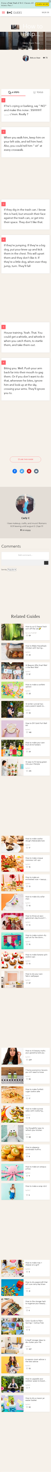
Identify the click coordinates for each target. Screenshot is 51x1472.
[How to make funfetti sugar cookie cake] (12, 1094)
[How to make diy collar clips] (12, 902)
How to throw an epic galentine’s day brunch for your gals (36, 918)
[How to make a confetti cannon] (12, 690)
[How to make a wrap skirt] (12, 1191)
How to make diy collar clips (35, 898)
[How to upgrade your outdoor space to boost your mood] (12, 1384)
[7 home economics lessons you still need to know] (12, 1075)
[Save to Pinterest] (29, 471)
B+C (28, 652)
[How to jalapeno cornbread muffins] (12, 1152)
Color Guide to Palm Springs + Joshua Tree (35, 1322)
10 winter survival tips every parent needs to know (35, 706)
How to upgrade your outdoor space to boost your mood (35, 1381)
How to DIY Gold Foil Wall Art (36, 724)
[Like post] (19, 459)
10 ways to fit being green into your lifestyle (36, 763)
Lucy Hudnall (31, 633)
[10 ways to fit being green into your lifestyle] (12, 767)
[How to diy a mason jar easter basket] (12, 1403)
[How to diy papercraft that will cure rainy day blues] (12, 1287)
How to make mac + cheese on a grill (34, 1264)
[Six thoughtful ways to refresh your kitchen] (12, 1133)
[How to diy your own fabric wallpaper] (12, 979)
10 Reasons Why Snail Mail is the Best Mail (36, 666)
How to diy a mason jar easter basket (35, 1399)
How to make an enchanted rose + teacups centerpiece (36, 879)
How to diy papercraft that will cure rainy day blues (36, 1283)
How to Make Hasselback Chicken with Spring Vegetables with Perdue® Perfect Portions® (36, 649)
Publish (46, 563)
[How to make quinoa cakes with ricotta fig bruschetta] (12, 1114)
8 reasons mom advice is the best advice (36, 1360)
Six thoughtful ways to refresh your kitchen (35, 1129)
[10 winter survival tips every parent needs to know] (12, 709)
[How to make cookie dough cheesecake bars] (12, 844)
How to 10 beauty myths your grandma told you (35, 1052)
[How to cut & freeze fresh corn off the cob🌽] (12, 632)
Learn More (42, 4)
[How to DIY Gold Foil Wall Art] (12, 728)
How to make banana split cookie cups (36, 956)
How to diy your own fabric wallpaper (34, 975)
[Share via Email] (36, 471)
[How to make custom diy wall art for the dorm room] (12, 940)
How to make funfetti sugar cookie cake (34, 1090)
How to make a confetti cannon (35, 686)
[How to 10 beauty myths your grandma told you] (12, 1056)
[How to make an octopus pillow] (12, 1172)
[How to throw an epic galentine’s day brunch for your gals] (12, 921)
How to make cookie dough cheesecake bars (35, 840)
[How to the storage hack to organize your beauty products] (12, 1306)
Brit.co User (35, 58)
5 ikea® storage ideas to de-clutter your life (35, 1341)
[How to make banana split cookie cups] (12, 960)
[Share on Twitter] (22, 471)
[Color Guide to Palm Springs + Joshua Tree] (12, 1326)
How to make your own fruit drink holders (35, 744)
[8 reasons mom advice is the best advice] (12, 1364)
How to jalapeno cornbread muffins (33, 1148)
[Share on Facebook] (14, 471)
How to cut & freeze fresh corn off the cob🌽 (36, 628)
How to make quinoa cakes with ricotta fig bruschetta (34, 1111)
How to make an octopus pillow (36, 1168)
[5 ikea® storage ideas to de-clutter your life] (12, 1345)
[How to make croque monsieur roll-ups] (12, 863)
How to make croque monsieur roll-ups (34, 859)
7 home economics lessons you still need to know (36, 1071)
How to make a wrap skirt (36, 1186)
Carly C (25, 518)
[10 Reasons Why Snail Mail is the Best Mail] (12, 670)
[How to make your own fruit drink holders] (12, 748)
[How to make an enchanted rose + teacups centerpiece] (12, 882)
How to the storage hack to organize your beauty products (36, 1303)
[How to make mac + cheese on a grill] (12, 1268)
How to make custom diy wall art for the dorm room (36, 937)
